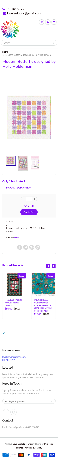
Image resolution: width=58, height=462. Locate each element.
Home (5, 51)
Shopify (31, 444)
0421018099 (15, 9)
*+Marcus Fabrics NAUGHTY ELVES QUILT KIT (13, 303)
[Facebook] (6, 412)
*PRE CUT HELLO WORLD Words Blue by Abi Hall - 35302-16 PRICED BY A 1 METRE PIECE (43, 305)
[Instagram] (13, 412)
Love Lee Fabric (19, 444)
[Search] (53, 42)
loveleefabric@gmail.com (24, 13)
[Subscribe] (52, 401)
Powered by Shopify (33, 447)
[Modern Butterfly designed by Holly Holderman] (29, 117)
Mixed (17, 237)
